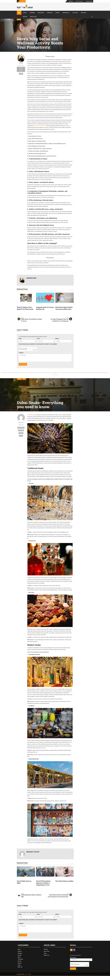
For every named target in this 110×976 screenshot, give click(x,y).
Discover (83, 12)
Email (38, 338)
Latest (25, 12)
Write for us (46, 955)
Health (25, 16)
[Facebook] (74, 950)
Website (57, 338)
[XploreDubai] (19, 13)
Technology (65, 12)
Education (41, 12)
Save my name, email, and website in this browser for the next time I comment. (38, 344)
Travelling (21, 430)
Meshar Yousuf (21, 422)
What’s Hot (33, 16)
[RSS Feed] (71, 950)
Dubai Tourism (21, 427)
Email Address (73, 957)
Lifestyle (49, 12)
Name (20, 338)
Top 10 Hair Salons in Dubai (64, 881)
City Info (75, 12)
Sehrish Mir (31, 278)
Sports (57, 12)
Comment (21, 352)
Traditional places (31, 414)
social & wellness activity (21, 69)
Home (45, 953)
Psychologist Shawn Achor (40, 125)
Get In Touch (46, 951)
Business (32, 12)
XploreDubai (27, 974)
